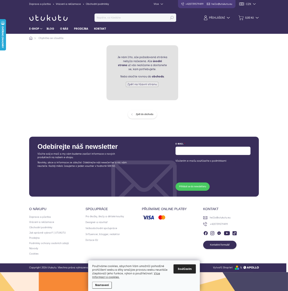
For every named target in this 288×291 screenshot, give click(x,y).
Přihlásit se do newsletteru (192, 186)
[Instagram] (212, 232)
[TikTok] (234, 232)
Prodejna (34, 238)
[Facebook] (205, 232)
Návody (33, 248)
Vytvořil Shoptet (223, 267)
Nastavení (102, 285)
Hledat (171, 17)
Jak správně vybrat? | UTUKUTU (47, 232)
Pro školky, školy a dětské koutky (105, 216)
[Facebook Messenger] (219, 232)
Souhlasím (185, 269)
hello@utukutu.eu (220, 217)
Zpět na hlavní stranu (142, 84)
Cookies (33, 253)
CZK (248, 4)
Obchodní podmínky (97, 4)
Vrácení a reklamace (68, 4)
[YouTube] (227, 232)
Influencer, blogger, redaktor (103, 234)
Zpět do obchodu (144, 114)
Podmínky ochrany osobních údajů (49, 243)
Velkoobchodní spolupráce (101, 228)
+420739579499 (219, 224)
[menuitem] (36, 29)
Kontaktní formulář (220, 244)
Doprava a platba (40, 4)
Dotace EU (92, 240)
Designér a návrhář (97, 222)
